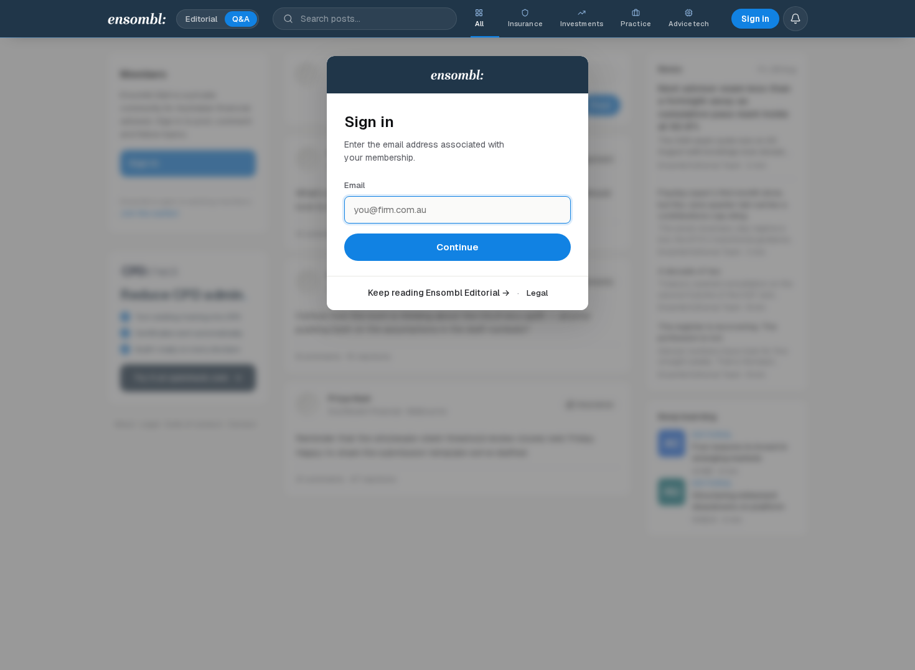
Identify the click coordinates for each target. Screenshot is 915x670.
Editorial (201, 19)
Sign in (755, 18)
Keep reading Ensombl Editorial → (439, 292)
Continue (457, 247)
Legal (537, 293)
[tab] (479, 18)
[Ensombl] (137, 19)
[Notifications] (795, 18)
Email (354, 185)
